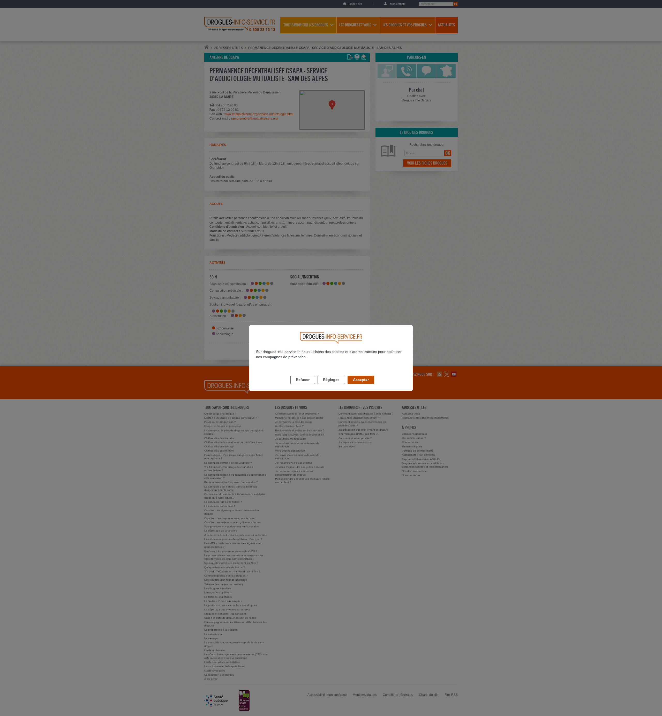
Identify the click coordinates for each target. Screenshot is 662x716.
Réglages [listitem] (331, 380)
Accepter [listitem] (361, 380)
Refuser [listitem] (303, 380)
